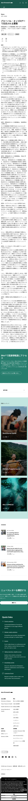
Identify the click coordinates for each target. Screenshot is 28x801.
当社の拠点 (15, 717)
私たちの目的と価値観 (18, 701)
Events (6, 641)
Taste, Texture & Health (6, 704)
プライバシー (16, 790)
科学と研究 (15, 712)
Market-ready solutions (10, 632)
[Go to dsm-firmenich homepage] (7, 2)
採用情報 (15, 728)
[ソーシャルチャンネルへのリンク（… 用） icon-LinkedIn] (2, 757)
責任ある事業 (16, 706)
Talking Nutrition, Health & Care (12, 652)
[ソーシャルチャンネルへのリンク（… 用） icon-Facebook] (6, 757)
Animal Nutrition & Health (5, 710)
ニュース (15, 715)
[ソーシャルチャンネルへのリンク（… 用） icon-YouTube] (9, 757)
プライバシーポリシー (6, 769)
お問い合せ (15, 726)
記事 (4, 7)
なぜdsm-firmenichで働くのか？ (19, 732)
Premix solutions (8, 621)
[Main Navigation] (26, 3)
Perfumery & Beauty (6, 701)
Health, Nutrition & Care (7, 706)
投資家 (2, 728)
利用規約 (3, 774)
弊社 (14, 698)
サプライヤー (16, 723)
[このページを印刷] (6, 38)
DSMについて (4, 733)
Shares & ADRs (4, 736)
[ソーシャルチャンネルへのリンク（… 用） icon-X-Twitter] (15, 757)
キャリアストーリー (18, 738)
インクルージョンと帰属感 (19, 742)
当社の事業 (3, 698)
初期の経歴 (15, 745)
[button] (23, 3)
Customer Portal (8, 673)
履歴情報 (3, 731)
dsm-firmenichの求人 (18, 735)
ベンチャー (15, 720)
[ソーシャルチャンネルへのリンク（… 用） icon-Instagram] (12, 757)
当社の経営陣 (16, 704)
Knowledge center (9, 662)
